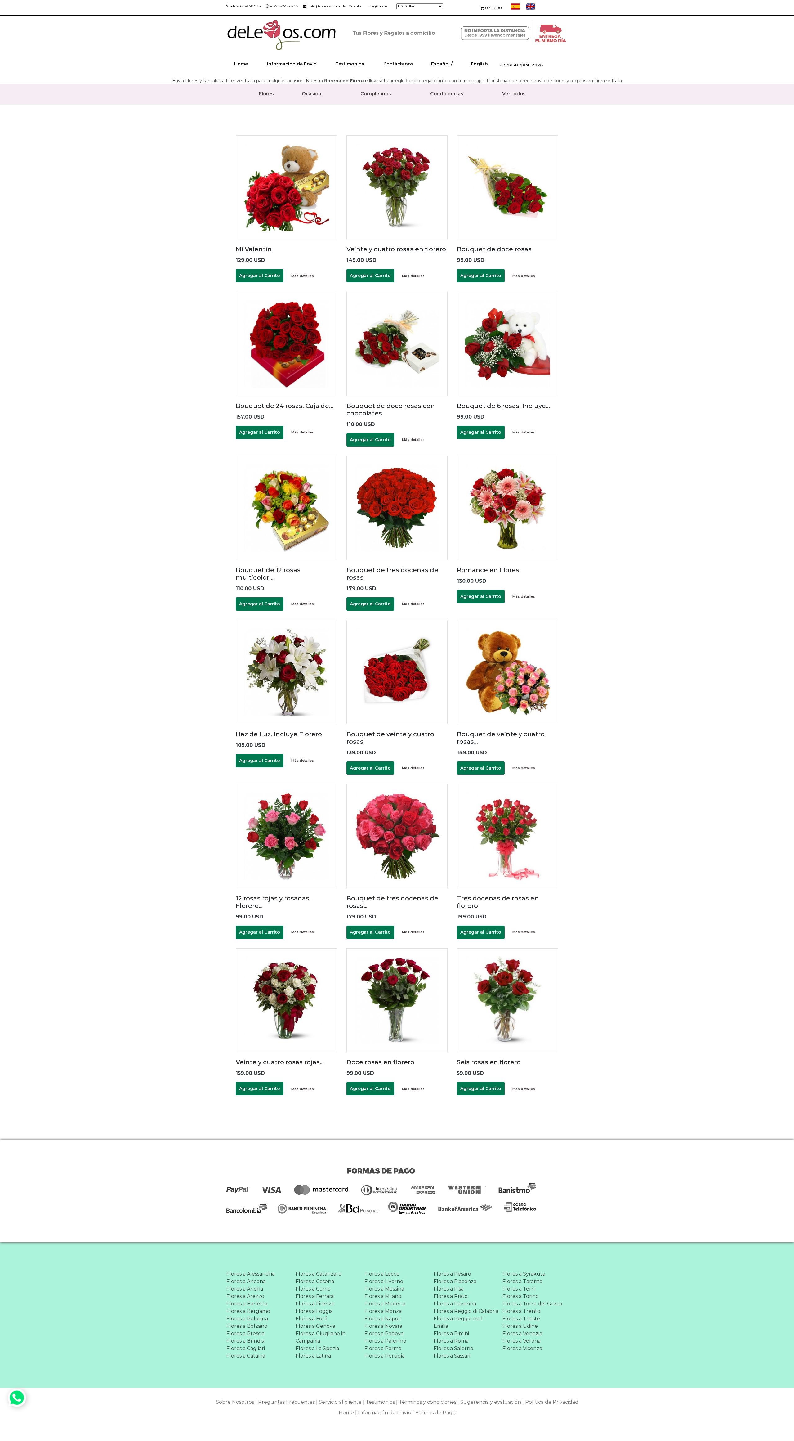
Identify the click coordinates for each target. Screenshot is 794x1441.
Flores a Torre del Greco (532, 1304)
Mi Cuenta (352, 6)
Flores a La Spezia (317, 1348)
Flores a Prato (451, 1296)
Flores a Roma (451, 1341)
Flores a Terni (519, 1289)
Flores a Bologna (247, 1319)
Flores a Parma (382, 1348)
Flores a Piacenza (455, 1281)
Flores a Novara (383, 1326)
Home (241, 64)
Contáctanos (398, 64)
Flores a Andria (244, 1289)
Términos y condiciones (427, 1402)
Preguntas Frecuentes (286, 1402)
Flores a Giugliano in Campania (321, 1337)
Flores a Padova (384, 1333)
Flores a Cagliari (245, 1348)
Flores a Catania (245, 1356)
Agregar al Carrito (259, 275)
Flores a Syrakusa (523, 1274)
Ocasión (311, 94)
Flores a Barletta (246, 1304)
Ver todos (513, 94)
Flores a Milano (382, 1296)
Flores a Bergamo (248, 1311)
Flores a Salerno (453, 1348)
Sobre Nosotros (235, 1402)
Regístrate (378, 6)
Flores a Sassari (452, 1356)
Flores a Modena (384, 1304)
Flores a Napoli (382, 1319)
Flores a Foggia (314, 1311)
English (479, 64)
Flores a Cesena (315, 1281)
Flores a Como (313, 1289)
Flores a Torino (520, 1296)
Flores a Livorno (383, 1281)
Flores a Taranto (522, 1281)
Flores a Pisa (449, 1289)
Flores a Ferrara (315, 1296)
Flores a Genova (315, 1326)
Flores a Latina (313, 1356)
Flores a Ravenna (455, 1304)
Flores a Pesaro (452, 1274)
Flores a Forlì (312, 1319)
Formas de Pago (435, 1413)
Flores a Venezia (522, 1333)
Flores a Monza (383, 1311)
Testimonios (350, 64)
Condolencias (446, 94)
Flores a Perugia (384, 1356)
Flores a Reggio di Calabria (466, 1311)
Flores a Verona (521, 1341)
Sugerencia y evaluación (490, 1402)
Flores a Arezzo (245, 1296)
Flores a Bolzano (246, 1326)
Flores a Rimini (451, 1333)
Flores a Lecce (381, 1274)
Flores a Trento (521, 1311)
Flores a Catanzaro (318, 1274)
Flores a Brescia (245, 1333)
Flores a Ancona (246, 1281)
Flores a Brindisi (245, 1341)
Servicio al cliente (340, 1402)
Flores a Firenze (315, 1304)
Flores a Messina (384, 1289)
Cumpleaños (375, 94)
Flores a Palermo (385, 1341)
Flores (266, 94)
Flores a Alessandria (250, 1274)
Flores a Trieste (521, 1319)
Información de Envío (292, 64)
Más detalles (302, 276)
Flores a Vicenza (522, 1348)
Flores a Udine (520, 1326)
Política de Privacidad (551, 1402)
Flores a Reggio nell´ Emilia (460, 1322)
